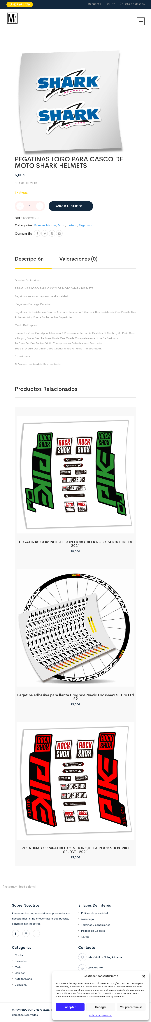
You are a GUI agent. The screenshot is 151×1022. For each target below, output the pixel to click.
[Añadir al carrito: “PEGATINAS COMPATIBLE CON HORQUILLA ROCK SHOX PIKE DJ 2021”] (75, 529)
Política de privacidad (100, 1015)
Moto (61, 225)
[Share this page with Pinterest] (52, 233)
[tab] (37, 259)
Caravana (21, 984)
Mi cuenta (94, 4)
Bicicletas (21, 961)
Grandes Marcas (45, 225)
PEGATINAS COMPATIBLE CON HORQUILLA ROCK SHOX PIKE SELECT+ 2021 (75, 850)
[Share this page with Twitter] (44, 233)
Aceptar (70, 1007)
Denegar (100, 1007)
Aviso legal (87, 919)
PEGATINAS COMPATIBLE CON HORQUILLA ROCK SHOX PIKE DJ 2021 (75, 544)
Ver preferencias (131, 1007)
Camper (20, 973)
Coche (19, 955)
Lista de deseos (134, 4)
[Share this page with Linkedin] (59, 233)
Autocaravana (23, 978)
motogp (72, 225)
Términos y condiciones (95, 924)
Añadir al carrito (69, 206)
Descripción (29, 259)
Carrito (110, 4)
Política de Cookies (93, 930)
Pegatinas (85, 225)
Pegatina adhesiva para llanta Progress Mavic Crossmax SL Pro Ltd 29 (75, 697)
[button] (143, 976)
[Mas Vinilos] (12, 18)
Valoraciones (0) (78, 259)
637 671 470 (21, 4)
